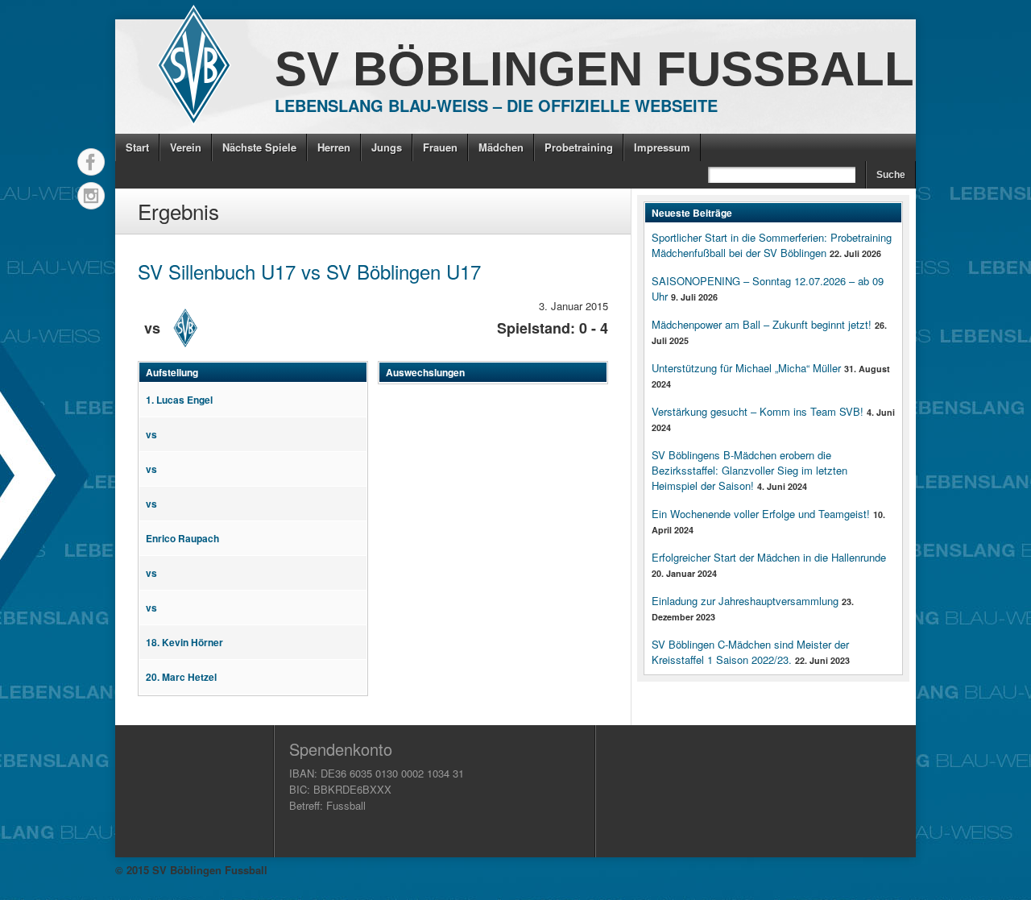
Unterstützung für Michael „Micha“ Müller (746, 367)
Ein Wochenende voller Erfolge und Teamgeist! (761, 513)
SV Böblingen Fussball (594, 69)
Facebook (91, 161)
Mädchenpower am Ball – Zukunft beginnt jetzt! (762, 324)
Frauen (440, 147)
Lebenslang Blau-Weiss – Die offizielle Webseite (496, 105)
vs (151, 434)
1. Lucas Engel (179, 399)
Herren (333, 147)
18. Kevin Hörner (184, 642)
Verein (185, 147)
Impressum (662, 147)
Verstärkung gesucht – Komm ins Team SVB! (757, 411)
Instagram (91, 195)
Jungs (386, 147)
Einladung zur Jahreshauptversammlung (745, 600)
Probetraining (578, 147)
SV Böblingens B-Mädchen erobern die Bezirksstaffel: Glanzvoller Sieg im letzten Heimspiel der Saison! (749, 470)
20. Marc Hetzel (181, 677)
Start (137, 147)
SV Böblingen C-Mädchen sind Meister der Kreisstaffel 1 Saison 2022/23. (750, 652)
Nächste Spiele (259, 147)
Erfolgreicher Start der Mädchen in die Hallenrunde (769, 557)
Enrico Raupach (182, 538)
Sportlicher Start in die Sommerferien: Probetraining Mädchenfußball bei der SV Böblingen (772, 245)
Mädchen (501, 147)
